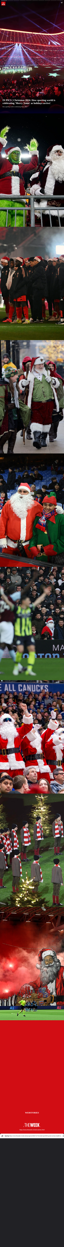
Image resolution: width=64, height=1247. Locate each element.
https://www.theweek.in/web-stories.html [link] (31, 1130)
